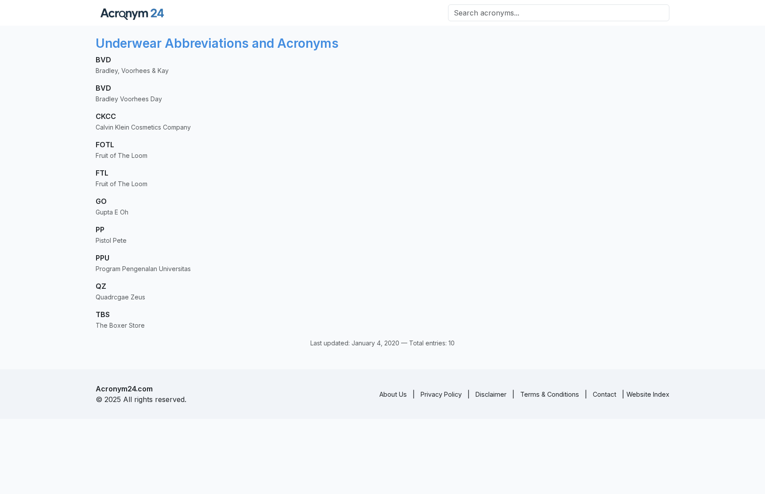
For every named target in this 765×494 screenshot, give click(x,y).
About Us (393, 394)
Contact (604, 394)
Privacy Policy (441, 394)
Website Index (647, 394)
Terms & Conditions (549, 394)
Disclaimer (490, 394)
